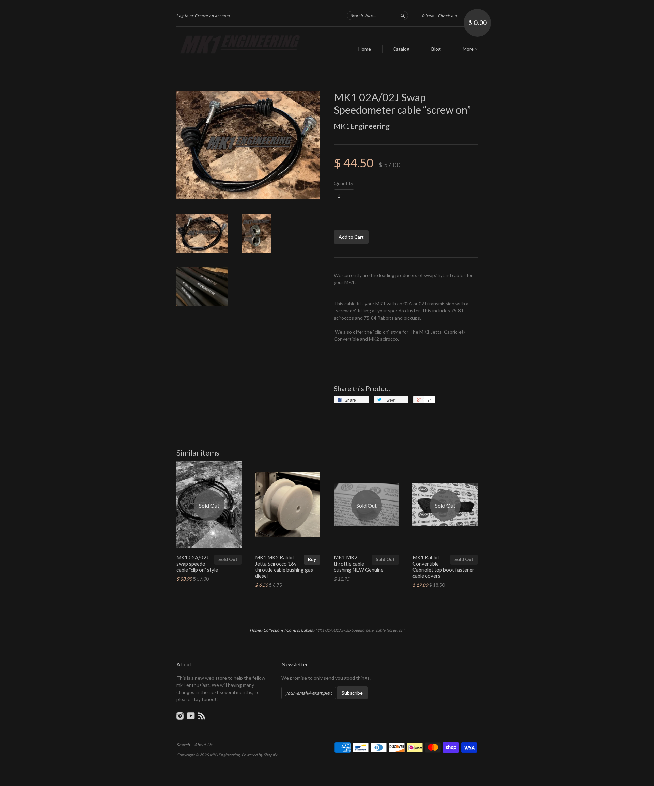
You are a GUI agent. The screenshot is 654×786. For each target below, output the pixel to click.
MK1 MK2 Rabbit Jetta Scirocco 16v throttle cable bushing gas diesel (284, 566)
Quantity (343, 183)
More (469, 49)
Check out (447, 15)
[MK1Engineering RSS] (201, 716)
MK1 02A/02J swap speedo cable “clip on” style (197, 563)
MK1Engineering (362, 125)
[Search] (403, 15)
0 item (428, 15)
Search (183, 744)
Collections (273, 630)
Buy (312, 559)
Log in (182, 15)
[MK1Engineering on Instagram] (180, 716)
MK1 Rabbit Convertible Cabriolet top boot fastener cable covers (443, 566)
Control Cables (299, 630)
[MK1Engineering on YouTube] (191, 716)
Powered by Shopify (259, 754)
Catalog (401, 49)
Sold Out (227, 559)
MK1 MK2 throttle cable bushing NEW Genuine (359, 563)
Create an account (212, 15)
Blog (436, 49)
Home (364, 49)
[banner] (239, 47)
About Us (203, 744)
